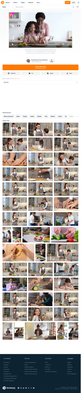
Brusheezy (6, 362)
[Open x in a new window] (31, 388)
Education (6, 371)
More (38, 2)
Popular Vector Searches (30, 369)
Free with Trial (40, 67)
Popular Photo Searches (30, 371)
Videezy (6, 367)
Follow (51, 61)
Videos (23, 2)
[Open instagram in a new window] (21, 388)
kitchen (53, 116)
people (25, 116)
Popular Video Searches (30, 374)
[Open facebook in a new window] (18, 388)
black (18, 116)
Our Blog (47, 369)
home (60, 116)
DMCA (26, 364)
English (68, 362)
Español (68, 364)
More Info (6, 82)
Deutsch (68, 369)
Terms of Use (57, 388)
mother (39, 116)
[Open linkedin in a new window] (23, 388)
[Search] (72, 7)
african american (8, 116)
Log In (72, 2)
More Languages (70, 373)
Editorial (30, 2)
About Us (47, 367)
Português (69, 367)
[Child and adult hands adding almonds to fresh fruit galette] (18, 252)
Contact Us (48, 364)
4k (65, 116)
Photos (15, 2)
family (32, 116)
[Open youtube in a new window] (33, 388)
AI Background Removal (10, 378)
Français (68, 371)
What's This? (17, 78)
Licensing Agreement (30, 362)
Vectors (7, 2)
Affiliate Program (28, 367)
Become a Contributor (51, 371)
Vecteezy (6, 364)
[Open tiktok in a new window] (28, 388)
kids (46, 116)
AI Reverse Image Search (10, 376)
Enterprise (6, 369)
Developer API (7, 374)
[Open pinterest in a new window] (26, 388)
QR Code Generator (9, 380)
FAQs (46, 362)
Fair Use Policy (72, 388)
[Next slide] (74, 116)
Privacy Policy (64, 388)
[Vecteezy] (2, 2)
